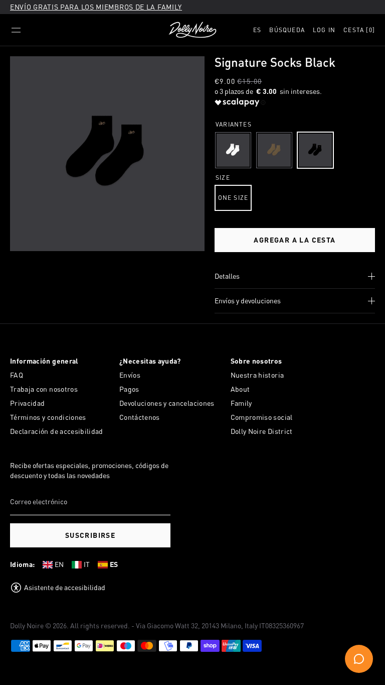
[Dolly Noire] (192, 30)
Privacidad (27, 403)
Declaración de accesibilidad (56, 431)
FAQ (16, 375)
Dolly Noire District (262, 431)
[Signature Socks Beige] (274, 150)
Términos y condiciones (48, 417)
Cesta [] (359, 30)
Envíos (129, 375)
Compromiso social (262, 417)
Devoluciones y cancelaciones (167, 403)
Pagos (129, 389)
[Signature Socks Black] (315, 150)
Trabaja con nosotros (44, 389)
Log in (324, 30)
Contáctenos (139, 417)
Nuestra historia (257, 375)
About (240, 389)
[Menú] (16, 30)
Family (241, 403)
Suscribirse (90, 535)
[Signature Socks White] (233, 150)
